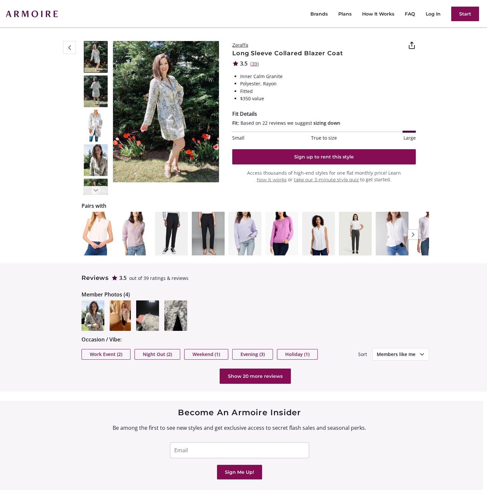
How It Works (378, 14)
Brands (319, 14)
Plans (345, 14)
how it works (272, 180)
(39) (254, 64)
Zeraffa (240, 45)
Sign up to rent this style (324, 157)
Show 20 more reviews (255, 376)
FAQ (410, 14)
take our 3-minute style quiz (326, 180)
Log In (433, 14)
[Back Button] (69, 47)
